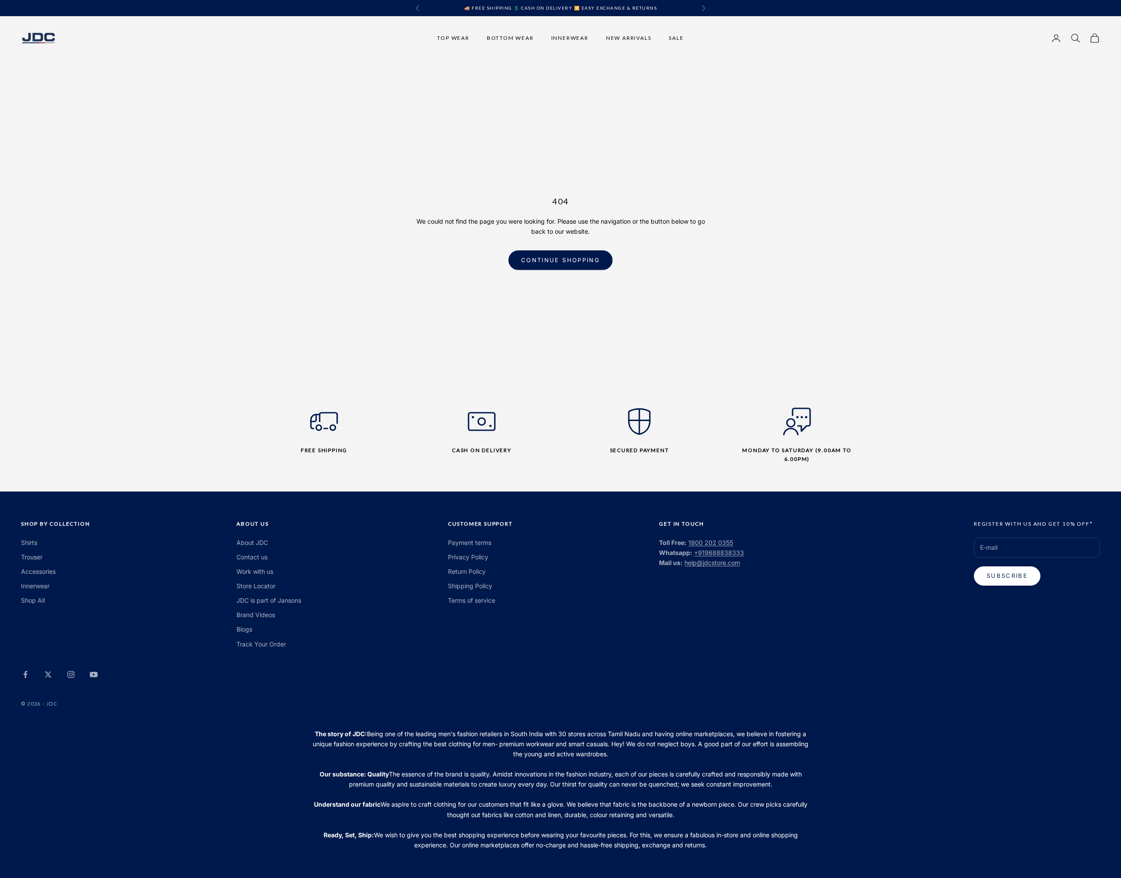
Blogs (244, 629)
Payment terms (469, 542)
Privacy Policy (468, 557)
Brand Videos (255, 614)
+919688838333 (719, 552)
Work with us (254, 571)
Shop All (33, 600)
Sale (676, 37)
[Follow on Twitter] (48, 674)
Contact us (252, 557)
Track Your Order (261, 644)
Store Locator (255, 586)
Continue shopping (560, 259)
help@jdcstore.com (712, 562)
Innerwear (570, 37)
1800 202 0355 (710, 542)
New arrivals (629, 37)
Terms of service (471, 600)
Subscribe (1007, 575)
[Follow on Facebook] (25, 674)
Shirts (29, 542)
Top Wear (453, 37)
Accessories (38, 571)
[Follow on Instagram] (71, 674)
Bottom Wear (510, 37)
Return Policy (467, 571)
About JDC (252, 542)
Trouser (31, 557)
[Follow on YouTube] (93, 674)
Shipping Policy (470, 586)
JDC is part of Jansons (268, 600)
